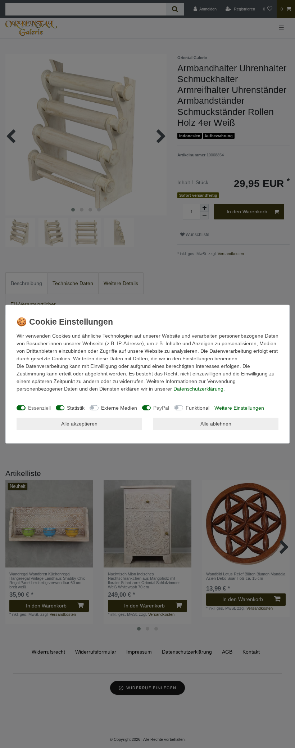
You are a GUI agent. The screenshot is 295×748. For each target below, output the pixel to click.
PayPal (161, 407)
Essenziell (39, 407)
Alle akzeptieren (79, 424)
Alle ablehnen (215, 424)
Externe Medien (119, 407)
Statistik (76, 407)
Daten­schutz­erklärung (198, 389)
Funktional (197, 407)
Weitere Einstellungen (239, 407)
